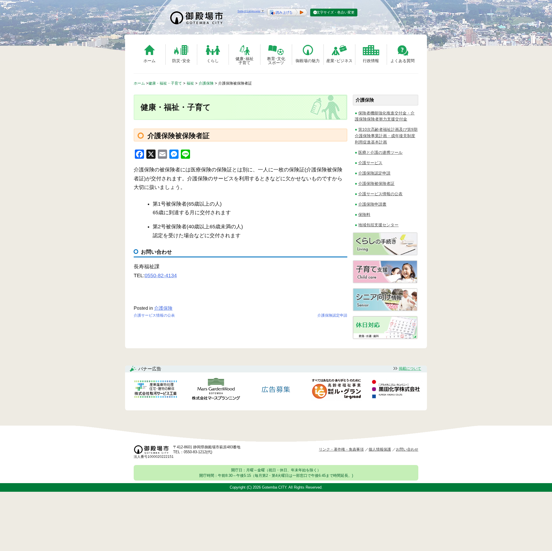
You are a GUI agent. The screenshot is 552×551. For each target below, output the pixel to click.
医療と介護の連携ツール (380, 152)
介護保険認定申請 (332, 315)
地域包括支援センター (378, 225)
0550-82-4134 (161, 275)
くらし (213, 60)
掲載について (410, 368)
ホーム (149, 60)
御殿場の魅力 (308, 60)
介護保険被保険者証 (376, 183)
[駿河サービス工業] (155, 390)
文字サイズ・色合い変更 (335, 12)
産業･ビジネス (339, 60)
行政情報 (371, 60)
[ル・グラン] (336, 390)
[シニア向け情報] (385, 309)
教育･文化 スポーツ (276, 60)
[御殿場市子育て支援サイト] (385, 281)
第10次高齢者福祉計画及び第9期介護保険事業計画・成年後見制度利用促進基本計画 (386, 135)
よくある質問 (402, 60)
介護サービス (370, 162)
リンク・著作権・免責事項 (341, 449)
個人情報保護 (380, 449)
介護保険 (163, 308)
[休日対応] (385, 337)
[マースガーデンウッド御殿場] (215, 390)
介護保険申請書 (372, 204)
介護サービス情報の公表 (154, 315)
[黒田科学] (396, 390)
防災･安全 (181, 60)
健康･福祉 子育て (244, 60)
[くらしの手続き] (385, 253)
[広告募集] (276, 390)
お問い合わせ (407, 449)
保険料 (364, 214)
